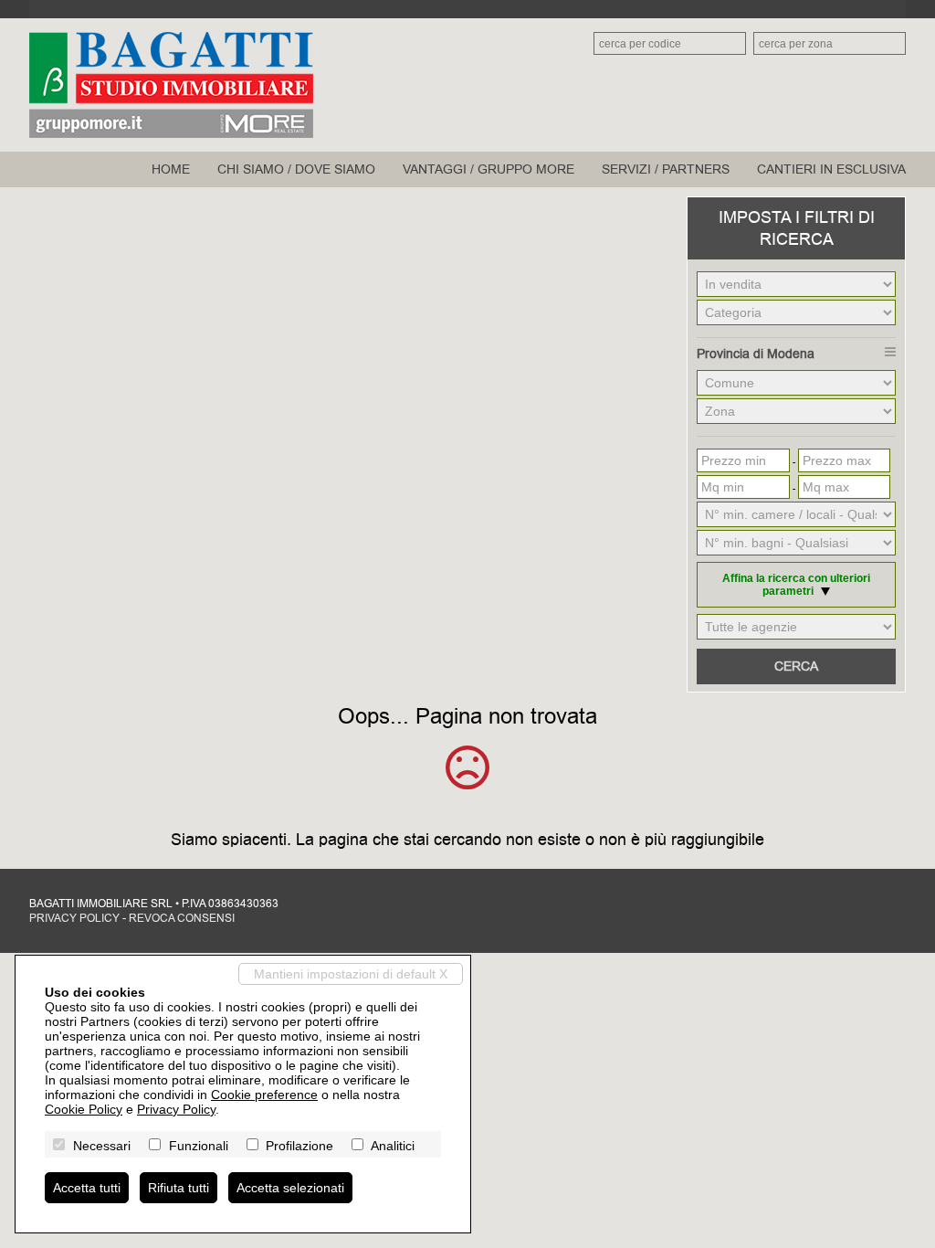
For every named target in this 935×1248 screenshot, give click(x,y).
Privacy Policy (176, 1109)
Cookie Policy (83, 1109)
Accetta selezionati (290, 1187)
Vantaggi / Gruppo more (488, 169)
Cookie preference (264, 1094)
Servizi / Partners (666, 169)
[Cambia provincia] (890, 352)
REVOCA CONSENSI (182, 918)
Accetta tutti (87, 1187)
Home (171, 169)
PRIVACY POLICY (74, 918)
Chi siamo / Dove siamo (296, 169)
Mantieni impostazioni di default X (350, 974)
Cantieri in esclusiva (831, 169)
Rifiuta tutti (178, 1187)
